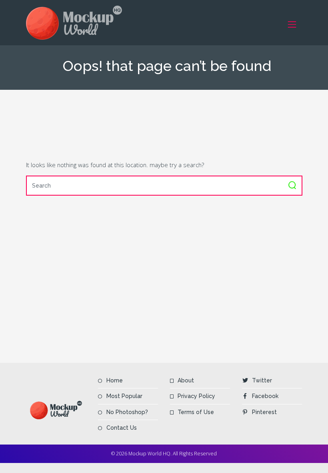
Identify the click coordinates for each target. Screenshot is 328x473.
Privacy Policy (196, 396)
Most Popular (124, 396)
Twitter (262, 380)
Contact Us (121, 427)
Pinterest (264, 412)
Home (114, 380)
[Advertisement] (171, 125)
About (186, 380)
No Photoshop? (127, 412)
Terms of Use (196, 412)
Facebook (265, 396)
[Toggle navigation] (292, 24)
